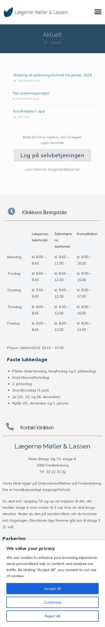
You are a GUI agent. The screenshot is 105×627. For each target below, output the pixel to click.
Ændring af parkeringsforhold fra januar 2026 (52, 75)
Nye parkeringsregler (31, 93)
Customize (52, 602)
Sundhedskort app (29, 111)
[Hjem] (45, 43)
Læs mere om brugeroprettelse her (52, 169)
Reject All (52, 616)
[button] (98, 12)
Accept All (52, 588)
